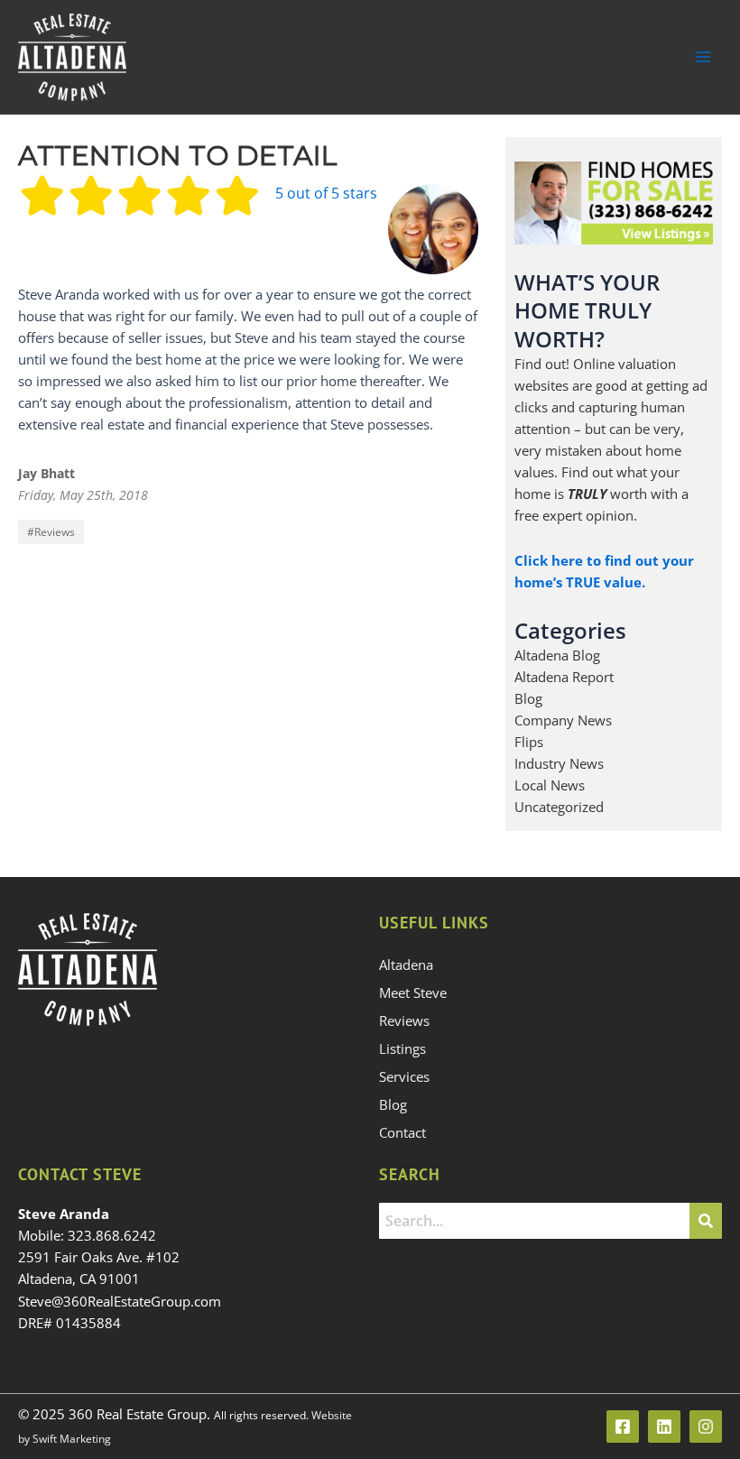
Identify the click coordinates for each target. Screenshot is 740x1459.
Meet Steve (413, 992)
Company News (563, 720)
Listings (402, 1048)
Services (404, 1076)
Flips (528, 742)
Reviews (54, 532)
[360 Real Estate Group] (72, 57)
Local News (549, 785)
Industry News (559, 763)
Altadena (406, 965)
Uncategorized (559, 807)
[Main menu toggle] (703, 57)
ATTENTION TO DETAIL (178, 155)
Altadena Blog (557, 655)
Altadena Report (564, 677)
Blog (528, 698)
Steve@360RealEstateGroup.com (119, 1301)
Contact (402, 1132)
